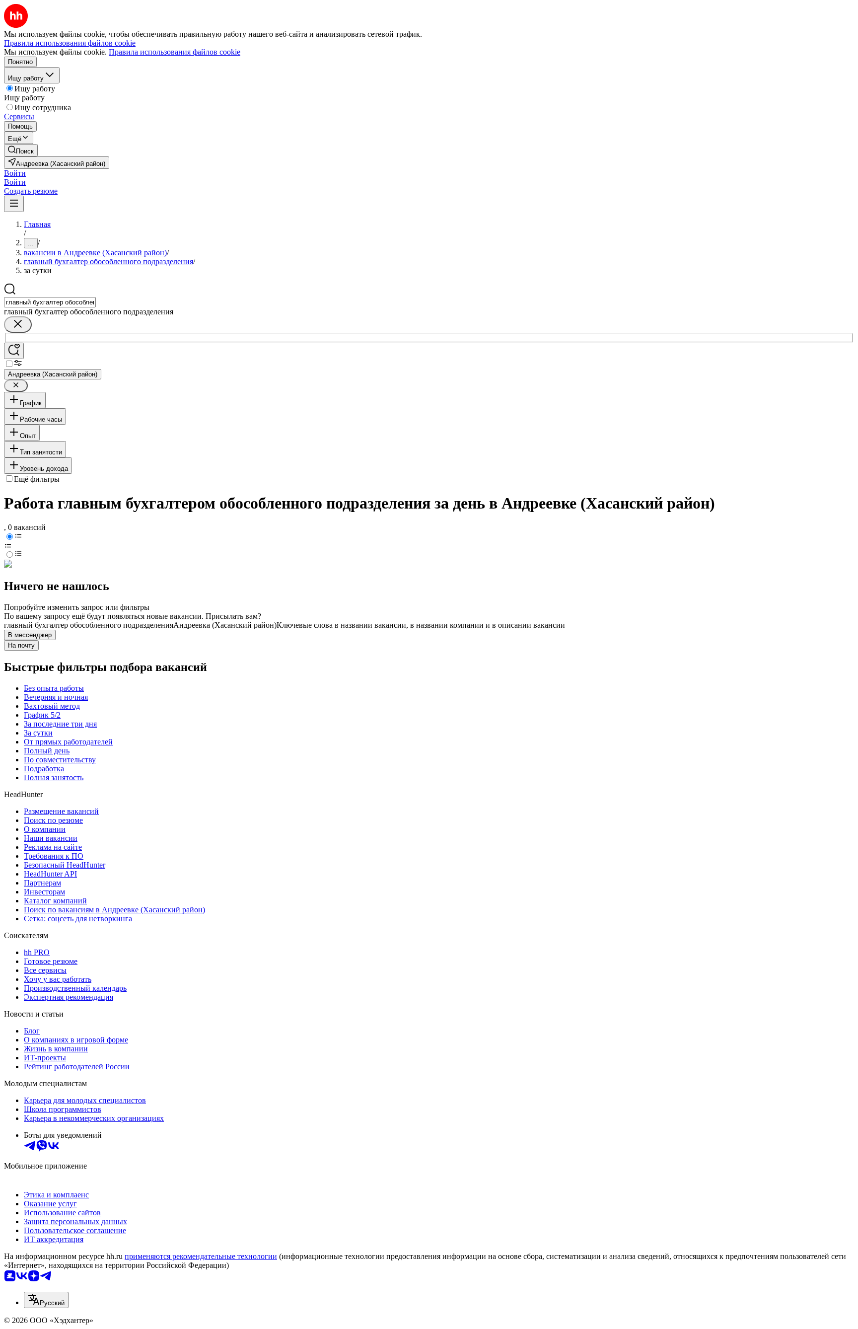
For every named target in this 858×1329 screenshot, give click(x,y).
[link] (21, 150)
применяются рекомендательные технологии (201, 1256)
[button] (15, 173)
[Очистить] (18, 324)
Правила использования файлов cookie (174, 52)
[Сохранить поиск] (14, 351)
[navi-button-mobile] (14, 204)
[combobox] (50, 302)
